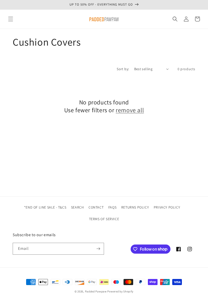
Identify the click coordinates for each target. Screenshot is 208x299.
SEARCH (77, 207)
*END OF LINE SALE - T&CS (45, 207)
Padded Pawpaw (96, 291)
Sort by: (123, 69)
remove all (130, 110)
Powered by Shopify (120, 291)
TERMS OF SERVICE (104, 219)
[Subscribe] (98, 249)
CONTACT (96, 207)
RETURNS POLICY (135, 207)
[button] (10, 19)
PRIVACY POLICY (167, 207)
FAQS (112, 207)
